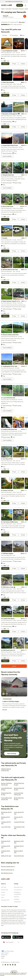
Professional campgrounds (17, 893)
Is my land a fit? (18, 889)
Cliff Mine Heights (14, 701)
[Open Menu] (25, 5)
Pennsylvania (15, 8)
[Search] (24, 16)
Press (2, 897)
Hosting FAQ (17, 901)
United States (8, 8)
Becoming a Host (18, 887)
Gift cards (3, 887)
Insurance (16, 896)
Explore (3, 8)
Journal (3, 892)
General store (4, 889)
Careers (3, 895)
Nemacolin (21, 8)
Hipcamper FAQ (5, 900)
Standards (16, 899)
